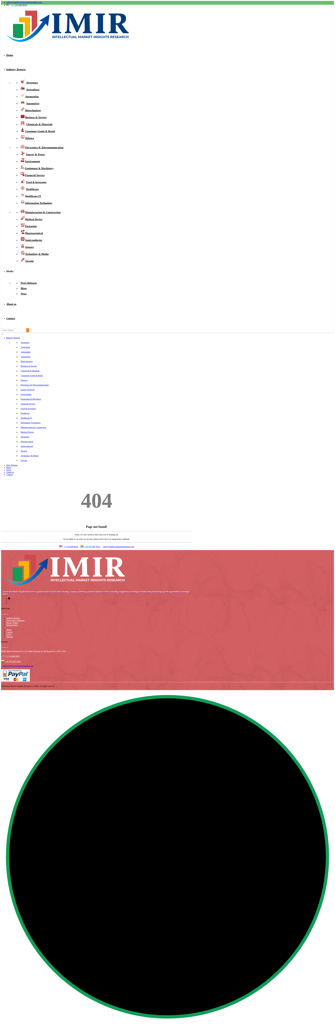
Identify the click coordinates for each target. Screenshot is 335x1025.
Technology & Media (37, 253)
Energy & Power (28, 390)
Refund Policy (12, 625)
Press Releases (29, 282)
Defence (29, 138)
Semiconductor (27, 446)
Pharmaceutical (27, 442)
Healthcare (25, 413)
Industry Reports (16, 69)
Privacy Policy (12, 623)
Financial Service (28, 404)
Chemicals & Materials (30, 371)
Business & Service (29, 366)
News (24, 293)
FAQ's (9, 634)
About (9, 630)
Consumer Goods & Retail (40, 131)
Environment (26, 394)
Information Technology (38, 203)
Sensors (24, 451)
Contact (10, 318)
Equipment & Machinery (31, 399)
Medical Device (27, 432)
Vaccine (29, 260)
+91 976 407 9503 (92, 547)
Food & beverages (28, 408)
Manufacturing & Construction (43, 212)
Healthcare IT (26, 418)
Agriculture (25, 347)
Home (9, 55)
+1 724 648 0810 (71, 547)
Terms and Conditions (15, 620)
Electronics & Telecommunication (35, 385)
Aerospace (25, 342)
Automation (25, 352)
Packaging (25, 437)
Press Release (12, 465)
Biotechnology (27, 361)
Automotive (25, 357)
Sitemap (9, 637)
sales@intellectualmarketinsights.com (24, 2)
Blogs (8, 467)
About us (11, 304)
